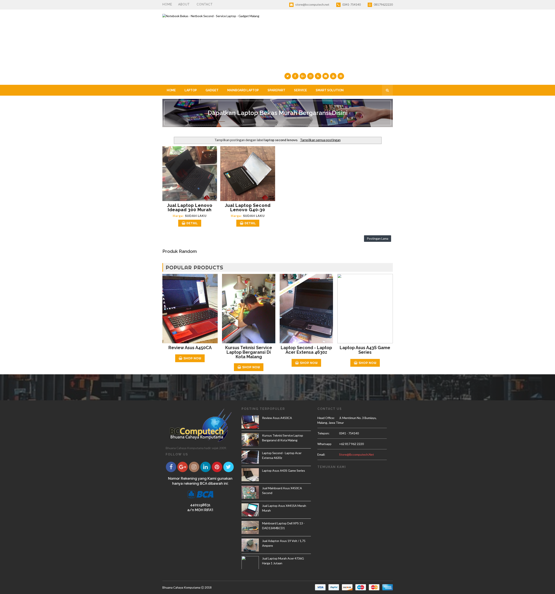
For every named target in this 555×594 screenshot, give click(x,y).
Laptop (190, 90)
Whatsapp (324, 444)
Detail (192, 223)
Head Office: (326, 418)
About (184, 4)
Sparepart (276, 90)
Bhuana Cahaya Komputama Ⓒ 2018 (187, 587)
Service (300, 90)
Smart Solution (330, 90)
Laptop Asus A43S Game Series (365, 350)
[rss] (318, 76)
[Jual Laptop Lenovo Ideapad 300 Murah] (189, 173)
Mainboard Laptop (243, 90)
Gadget (212, 90)
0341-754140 (351, 4)
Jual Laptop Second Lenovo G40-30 (248, 207)
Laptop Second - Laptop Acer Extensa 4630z (306, 350)
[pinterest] (341, 76)
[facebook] (295, 76)
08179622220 (383, 4)
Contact (205, 4)
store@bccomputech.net (312, 4)
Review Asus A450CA (190, 347)
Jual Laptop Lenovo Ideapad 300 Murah (189, 207)
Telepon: (323, 433)
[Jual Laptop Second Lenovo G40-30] (247, 173)
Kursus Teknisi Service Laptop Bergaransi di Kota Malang (248, 352)
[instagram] (310, 76)
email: (321, 454)
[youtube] (333, 76)
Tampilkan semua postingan (320, 140)
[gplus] (303, 76)
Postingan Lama (377, 238)
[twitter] (287, 76)
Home (167, 4)
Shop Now (192, 358)
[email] (325, 76)
